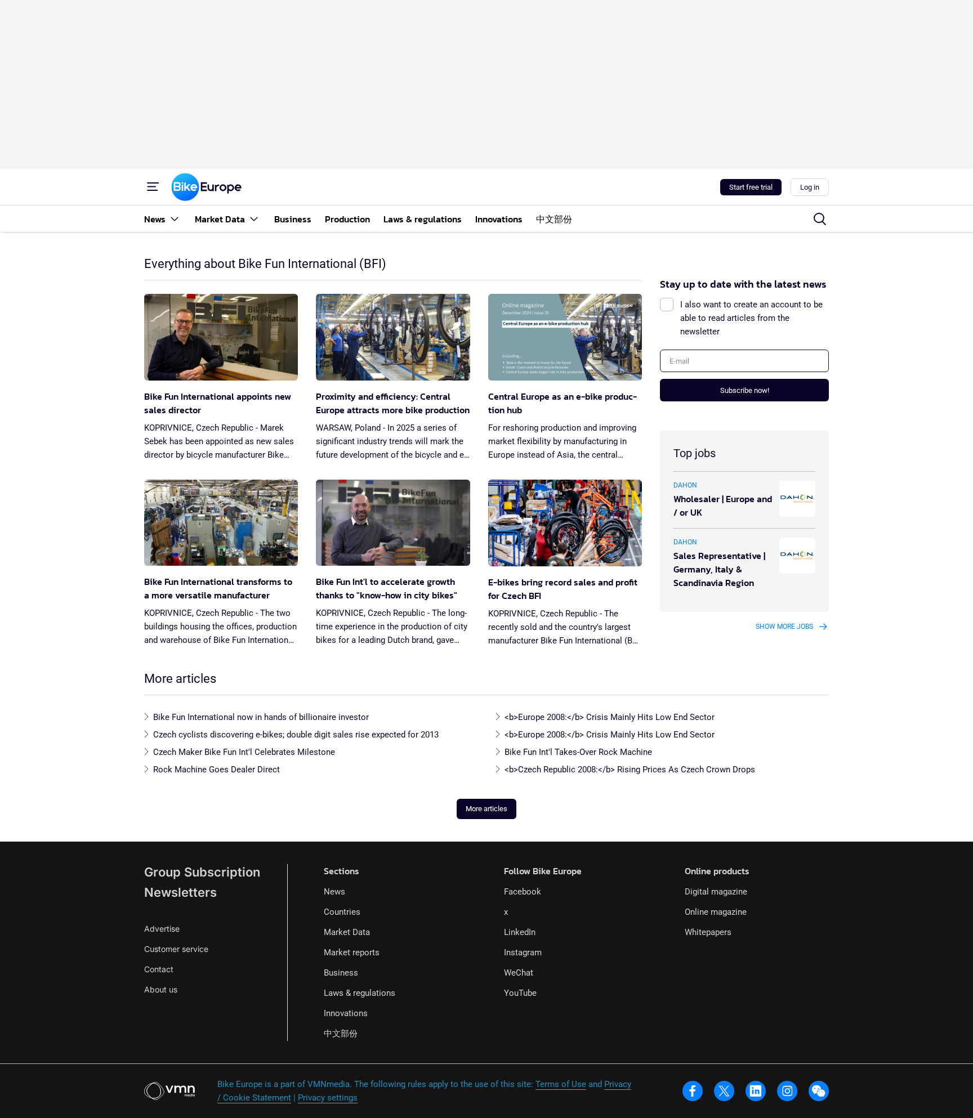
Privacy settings (328, 1098)
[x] (724, 1091)
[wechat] (819, 1091)
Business (341, 973)
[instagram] (787, 1091)
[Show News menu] (174, 218)
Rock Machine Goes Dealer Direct (216, 769)
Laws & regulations (359, 993)
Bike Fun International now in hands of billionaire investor (261, 717)
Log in (809, 187)
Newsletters (180, 892)
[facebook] (692, 1091)
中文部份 (341, 1033)
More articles (486, 808)
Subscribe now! (744, 390)
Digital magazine (716, 892)
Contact (158, 969)
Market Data (347, 932)
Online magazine (716, 912)
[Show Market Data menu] (254, 218)
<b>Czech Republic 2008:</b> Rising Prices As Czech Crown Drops (630, 769)
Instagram (523, 952)
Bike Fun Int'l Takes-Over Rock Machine (578, 752)
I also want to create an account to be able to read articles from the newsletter (751, 318)
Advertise (162, 928)
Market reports (352, 952)
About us (160, 989)
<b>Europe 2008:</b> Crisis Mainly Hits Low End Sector (610, 717)
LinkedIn (519, 932)
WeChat (518, 973)
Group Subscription (202, 872)
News (334, 892)
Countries (342, 912)
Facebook (522, 892)
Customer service (176, 949)
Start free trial (751, 187)
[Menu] (153, 187)
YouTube (520, 993)
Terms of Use (560, 1084)
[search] (820, 219)
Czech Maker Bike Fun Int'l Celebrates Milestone (244, 752)
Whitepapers (708, 932)
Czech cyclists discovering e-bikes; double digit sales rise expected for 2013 (296, 735)
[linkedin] (756, 1091)
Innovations (346, 1013)
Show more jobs (784, 626)
